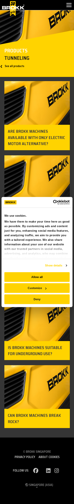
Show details (53, 265)
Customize (35, 288)
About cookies (49, 457)
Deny (37, 299)
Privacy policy (25, 457)
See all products (14, 66)
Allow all (37, 277)
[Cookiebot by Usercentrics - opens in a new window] (53, 202)
